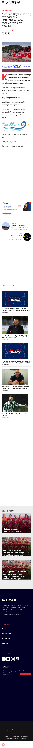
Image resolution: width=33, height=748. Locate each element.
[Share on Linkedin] (9, 33)
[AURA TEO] (16, 67)
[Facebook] (4, 659)
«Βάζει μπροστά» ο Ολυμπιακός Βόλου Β (12, 530)
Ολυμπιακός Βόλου (7, 11)
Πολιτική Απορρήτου (12, 738)
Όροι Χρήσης (24, 736)
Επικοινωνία (23, 738)
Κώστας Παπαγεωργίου (9, 30)
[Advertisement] (16, 263)
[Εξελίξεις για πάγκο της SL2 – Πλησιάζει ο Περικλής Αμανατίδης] (15, 325)
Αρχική (6, 736)
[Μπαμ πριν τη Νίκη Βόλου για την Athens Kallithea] (15, 403)
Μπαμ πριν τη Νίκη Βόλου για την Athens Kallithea (15, 414)
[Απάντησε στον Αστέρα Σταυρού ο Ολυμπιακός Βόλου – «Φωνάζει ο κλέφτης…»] (16, 546)
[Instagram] (13, 659)
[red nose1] (16, 72)
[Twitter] (8, 659)
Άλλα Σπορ (6, 639)
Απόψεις (5, 644)
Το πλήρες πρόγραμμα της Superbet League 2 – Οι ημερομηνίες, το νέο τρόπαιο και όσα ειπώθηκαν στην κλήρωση (16, 362)
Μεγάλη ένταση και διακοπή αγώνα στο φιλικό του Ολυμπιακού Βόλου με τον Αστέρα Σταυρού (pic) (15, 575)
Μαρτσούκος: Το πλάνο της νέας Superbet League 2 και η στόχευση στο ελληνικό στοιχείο (15, 387)
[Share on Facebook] (3, 33)
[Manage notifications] (3, 744)
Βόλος (4, 629)
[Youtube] (17, 659)
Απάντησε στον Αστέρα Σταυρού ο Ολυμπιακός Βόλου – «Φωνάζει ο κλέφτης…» (16, 552)
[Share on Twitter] (6, 33)
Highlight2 (7, 215)
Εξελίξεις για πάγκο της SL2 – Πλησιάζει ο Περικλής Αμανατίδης (15, 336)
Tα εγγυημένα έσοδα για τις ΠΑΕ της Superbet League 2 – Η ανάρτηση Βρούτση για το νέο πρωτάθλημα (15, 309)
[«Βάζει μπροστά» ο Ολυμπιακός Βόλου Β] (16, 523)
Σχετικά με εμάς (15, 736)
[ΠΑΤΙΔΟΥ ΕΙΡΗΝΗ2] (16, 210)
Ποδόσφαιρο (6, 634)
